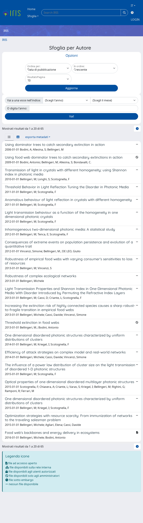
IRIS (4, 40)
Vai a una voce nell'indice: (24, 100)
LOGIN (135, 19)
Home (31, 9)
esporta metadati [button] (36, 137)
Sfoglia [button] (31, 16)
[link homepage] (12, 12)
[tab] (9, 137)
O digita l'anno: (17, 108)
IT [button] (132, 6)
